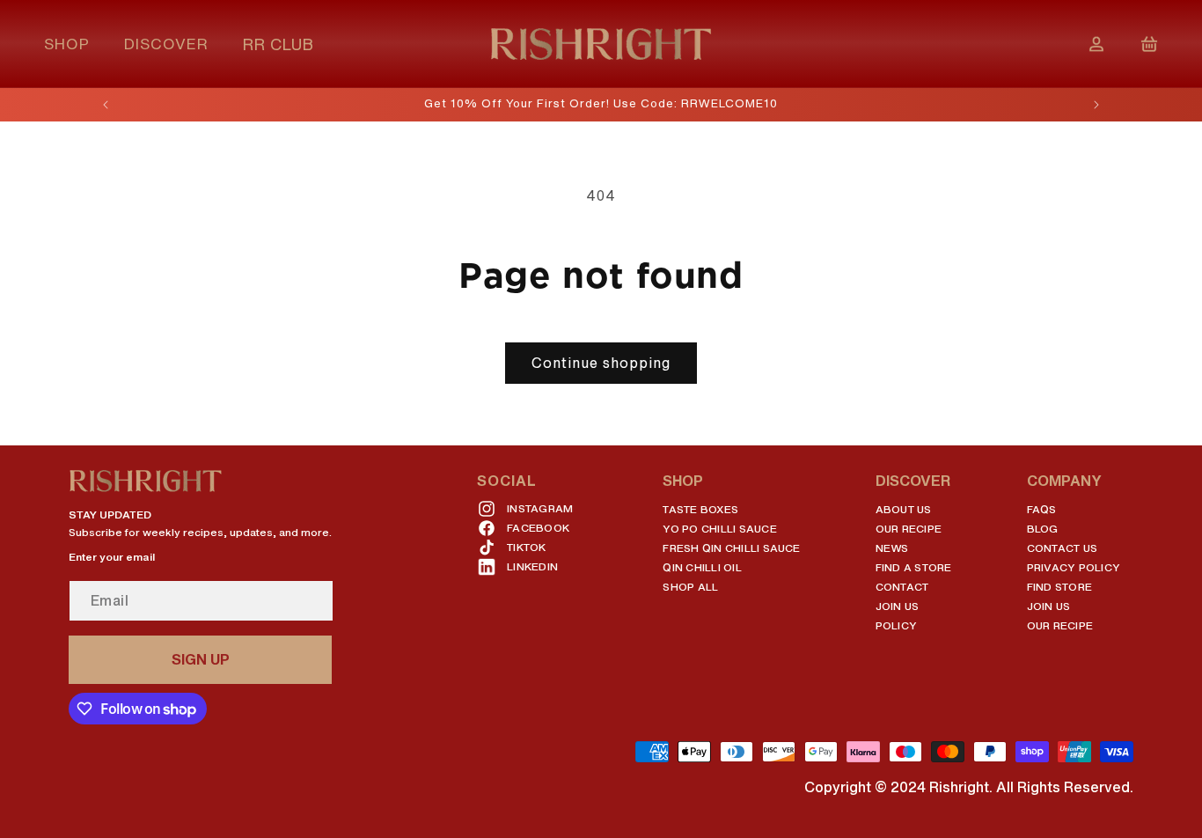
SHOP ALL (690, 586)
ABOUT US (904, 509)
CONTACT (902, 586)
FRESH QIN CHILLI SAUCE (731, 548)
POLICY (896, 625)
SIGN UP (201, 659)
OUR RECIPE (909, 528)
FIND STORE (1059, 586)
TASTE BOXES (700, 509)
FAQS (1042, 509)
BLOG (1043, 528)
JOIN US (898, 606)
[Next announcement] (1096, 104)
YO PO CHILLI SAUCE (719, 528)
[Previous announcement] (105, 104)
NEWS (892, 548)
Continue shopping (601, 362)
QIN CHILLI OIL (702, 567)
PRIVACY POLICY (1073, 567)
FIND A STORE (914, 567)
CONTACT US (1062, 548)
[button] (73, 44)
